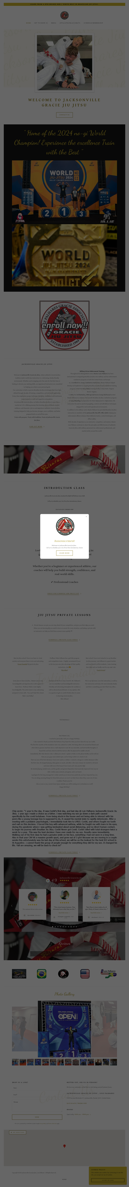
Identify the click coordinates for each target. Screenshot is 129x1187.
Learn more (64, 553)
